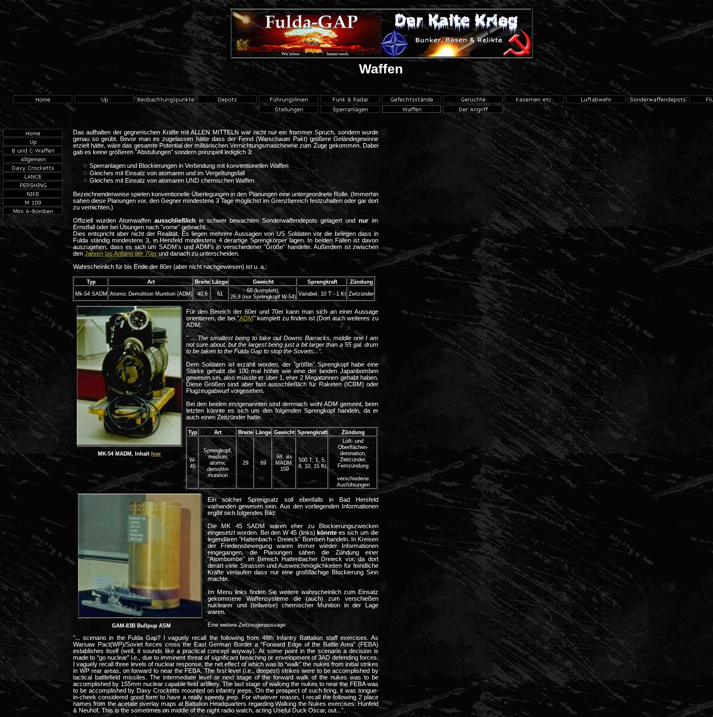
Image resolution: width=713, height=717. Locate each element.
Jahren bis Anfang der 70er (121, 253)
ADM (246, 318)
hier (156, 454)
